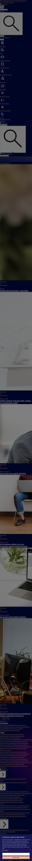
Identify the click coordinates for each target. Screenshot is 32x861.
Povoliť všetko (16, 857)
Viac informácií (5, 850)
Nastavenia (16, 854)
